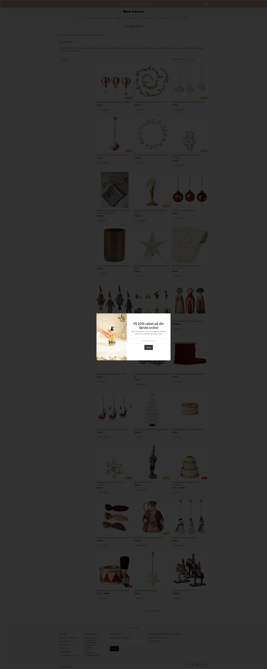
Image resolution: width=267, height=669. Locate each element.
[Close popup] (169, 311)
